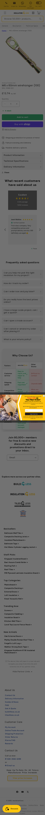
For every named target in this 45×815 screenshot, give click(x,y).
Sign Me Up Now (34, 414)
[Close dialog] (44, 396)
